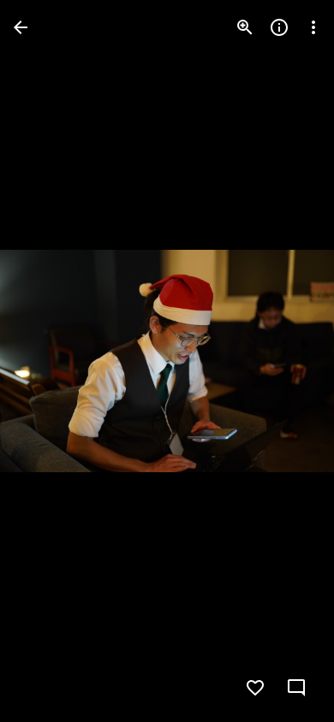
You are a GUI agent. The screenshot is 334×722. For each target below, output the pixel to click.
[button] (48, 361)
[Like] (255, 688)
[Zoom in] (245, 27)
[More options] (313, 27)
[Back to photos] (20, 27)
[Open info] (279, 27)
